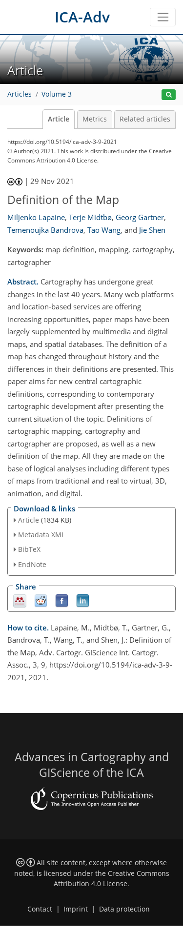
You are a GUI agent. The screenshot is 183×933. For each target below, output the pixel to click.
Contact (39, 909)
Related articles (145, 119)
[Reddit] (40, 600)
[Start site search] (169, 95)
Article (58, 119)
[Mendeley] (19, 600)
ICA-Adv (82, 17)
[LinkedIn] (82, 600)
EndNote (32, 564)
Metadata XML (41, 534)
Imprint (75, 909)
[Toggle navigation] (163, 17)
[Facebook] (61, 600)
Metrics (94, 119)
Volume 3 (56, 94)
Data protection (124, 909)
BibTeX (29, 549)
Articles (19, 94)
